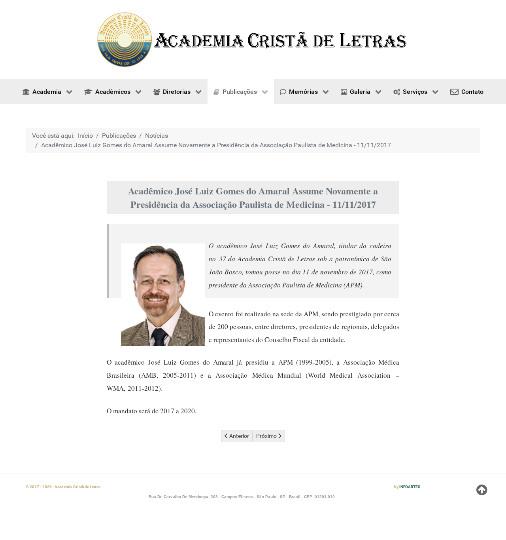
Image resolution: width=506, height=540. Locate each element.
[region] (253, 39)
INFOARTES (409, 487)
